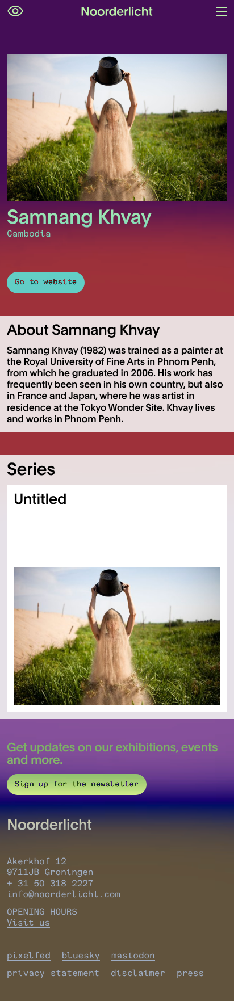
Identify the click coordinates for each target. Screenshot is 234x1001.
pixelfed (29, 955)
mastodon (133, 955)
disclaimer (138, 973)
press (190, 973)
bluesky (81, 955)
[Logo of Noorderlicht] (117, 11)
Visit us (28, 922)
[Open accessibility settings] (15, 11)
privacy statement (53, 973)
